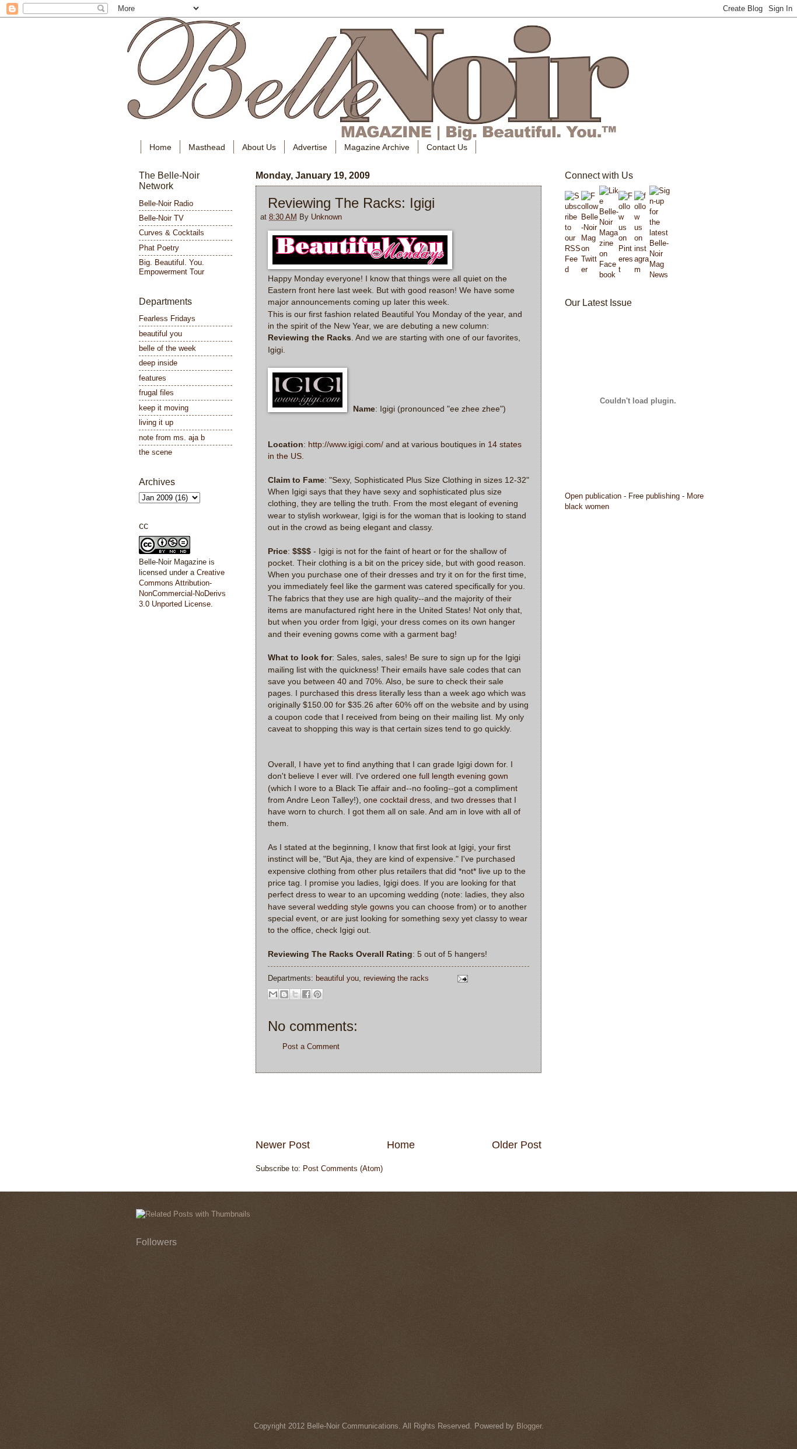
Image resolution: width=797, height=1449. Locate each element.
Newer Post (283, 1145)
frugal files (156, 392)
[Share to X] (295, 994)
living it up (156, 422)
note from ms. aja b (172, 437)
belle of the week (167, 348)
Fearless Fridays (167, 318)
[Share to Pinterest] (317, 994)
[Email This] (273, 994)
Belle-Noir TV (161, 218)
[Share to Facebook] (306, 994)
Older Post (516, 1145)
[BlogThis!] (284, 994)
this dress (360, 693)
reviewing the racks (396, 978)
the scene (155, 452)
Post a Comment (311, 1046)
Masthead (206, 147)
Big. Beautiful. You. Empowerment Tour (171, 267)
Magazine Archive (377, 147)
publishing (663, 496)
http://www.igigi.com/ (345, 444)
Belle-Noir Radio (166, 203)
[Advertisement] (398, 1105)
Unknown (326, 217)
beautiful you (337, 978)
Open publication (593, 496)
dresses (480, 800)
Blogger (528, 1426)
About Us (259, 147)
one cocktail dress (396, 800)
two (457, 800)
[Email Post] (461, 978)
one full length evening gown (455, 776)
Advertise (310, 147)
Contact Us (447, 147)
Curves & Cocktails (171, 232)
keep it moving (163, 407)
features (152, 378)
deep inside (158, 362)
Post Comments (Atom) (343, 1168)
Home (160, 147)
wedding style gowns (356, 907)
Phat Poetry (159, 247)
